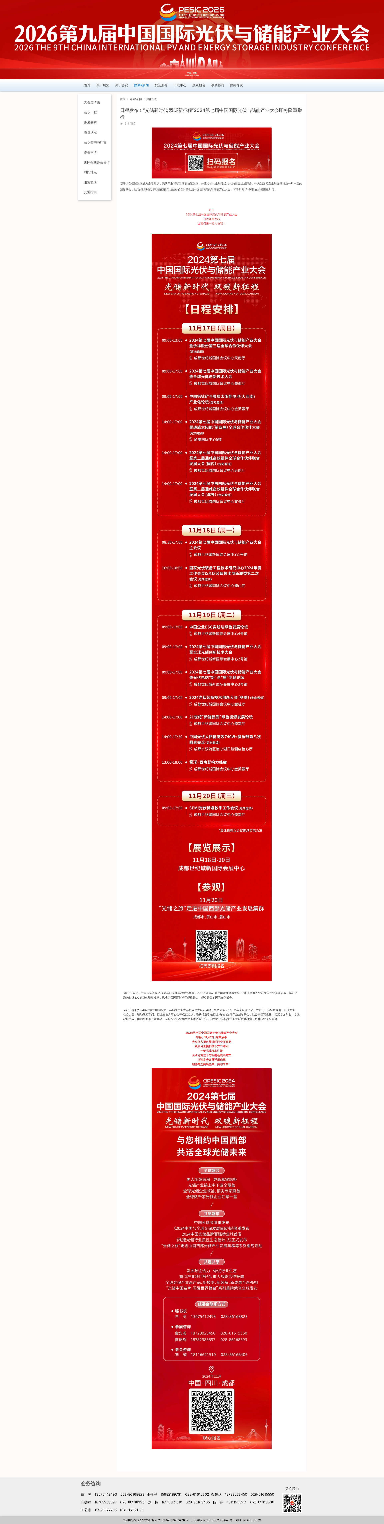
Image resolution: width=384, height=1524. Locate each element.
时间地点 (90, 172)
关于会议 (121, 85)
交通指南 (90, 192)
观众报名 (198, 85)
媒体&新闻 (141, 85)
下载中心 (180, 85)
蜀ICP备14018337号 (248, 1520)
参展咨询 (217, 85)
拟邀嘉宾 (90, 122)
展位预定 (90, 132)
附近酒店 (90, 182)
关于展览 (102, 85)
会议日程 (90, 112)
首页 (87, 85)
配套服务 (161, 85)
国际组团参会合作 (97, 162)
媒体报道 (151, 99)
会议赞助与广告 (95, 142)
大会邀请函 (92, 102)
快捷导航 (236, 85)
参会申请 (90, 152)
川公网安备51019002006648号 (211, 1520)
